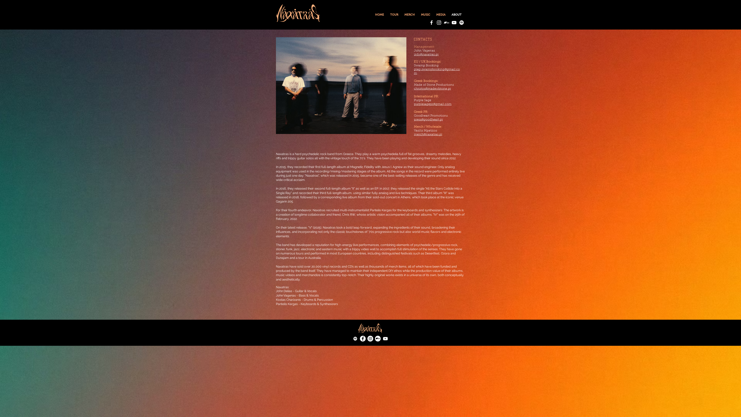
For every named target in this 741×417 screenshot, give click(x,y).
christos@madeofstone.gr (432, 88)
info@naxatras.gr (426, 54)
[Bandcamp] (446, 22)
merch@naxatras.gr (428, 134)
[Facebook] (431, 22)
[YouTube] (454, 22)
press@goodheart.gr (428, 119)
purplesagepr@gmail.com (433, 104)
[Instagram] (439, 22)
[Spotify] (461, 22)
